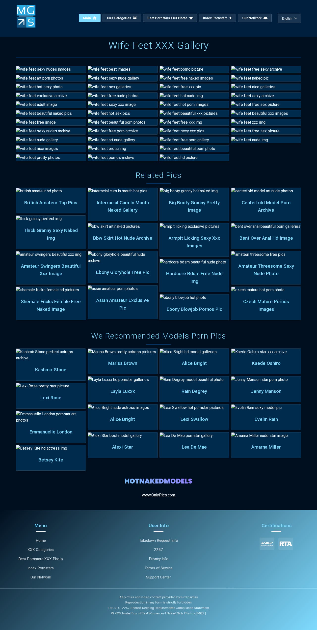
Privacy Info (158, 559)
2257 (158, 549)
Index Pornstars (215, 18)
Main (87, 18)
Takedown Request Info (158, 540)
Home (41, 540)
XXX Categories (119, 18)
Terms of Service (159, 568)
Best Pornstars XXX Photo (167, 18)
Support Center (158, 577)
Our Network (252, 18)
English (287, 18)
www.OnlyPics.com (158, 495)
